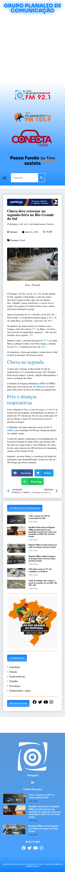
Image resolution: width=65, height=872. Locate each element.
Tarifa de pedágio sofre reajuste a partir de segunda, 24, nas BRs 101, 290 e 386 (43, 582)
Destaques (14, 240)
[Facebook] (24, 848)
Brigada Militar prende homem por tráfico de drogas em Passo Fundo (43, 545)
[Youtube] (35, 848)
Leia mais (33, 521)
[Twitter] (30, 848)
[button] (4, 177)
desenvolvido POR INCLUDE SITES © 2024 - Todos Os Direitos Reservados (32, 865)
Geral (22, 240)
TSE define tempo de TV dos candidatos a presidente (40, 570)
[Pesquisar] (41, 177)
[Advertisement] (32, 48)
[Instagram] (41, 848)
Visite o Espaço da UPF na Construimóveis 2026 (39, 517)
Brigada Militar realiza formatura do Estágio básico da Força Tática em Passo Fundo (42, 558)
